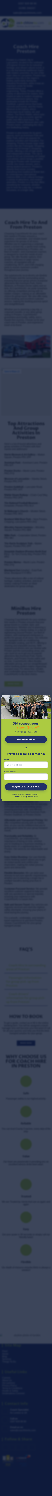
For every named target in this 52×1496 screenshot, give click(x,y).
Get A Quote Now (26, 739)
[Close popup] (46, 698)
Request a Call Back (26, 786)
